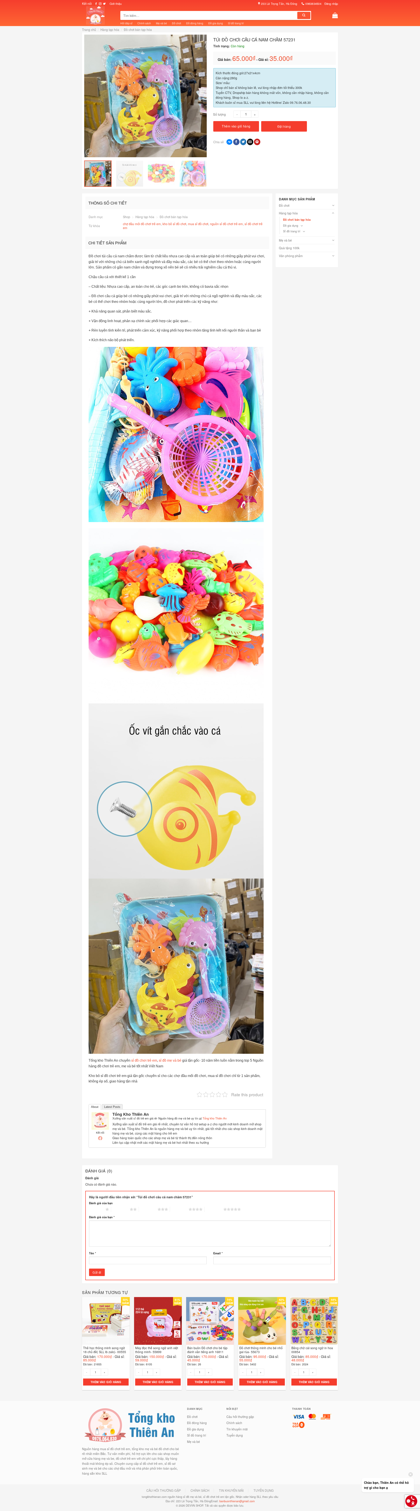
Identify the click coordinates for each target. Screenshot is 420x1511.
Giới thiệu (116, 4)
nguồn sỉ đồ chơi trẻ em (226, 224)
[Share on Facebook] (236, 142)
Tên (92, 1253)
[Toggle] (333, 205)
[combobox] (209, 15)
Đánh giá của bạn (101, 1203)
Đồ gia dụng (215, 23)
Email (218, 1253)
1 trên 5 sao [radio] (96, 1209)
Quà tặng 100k (289, 248)
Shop (126, 217)
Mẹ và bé (161, 23)
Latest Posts (112, 1107)
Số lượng (219, 114)
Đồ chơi (176, 23)
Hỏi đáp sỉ (126, 23)
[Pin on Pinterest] (257, 142)
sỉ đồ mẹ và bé (170, 1060)
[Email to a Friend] (250, 142)
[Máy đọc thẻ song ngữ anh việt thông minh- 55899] (158, 1321)
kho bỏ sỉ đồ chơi (174, 224)
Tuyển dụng (234, 1435)
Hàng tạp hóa (109, 29)
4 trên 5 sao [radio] (179, 1209)
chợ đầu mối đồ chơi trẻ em (142, 224)
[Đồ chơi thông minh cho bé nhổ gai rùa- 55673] (262, 1321)
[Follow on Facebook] (96, 3)
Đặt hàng (284, 126)
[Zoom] (89, 152)
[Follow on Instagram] (100, 3)
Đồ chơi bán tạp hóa (138, 29)
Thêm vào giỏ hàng (236, 126)
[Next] (204, 96)
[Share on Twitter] (243, 142)
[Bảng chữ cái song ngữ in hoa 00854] (314, 1321)
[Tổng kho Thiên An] (100, 1120)
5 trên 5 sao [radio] (214, 1209)
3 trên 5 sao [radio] (148, 1209)
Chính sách (144, 23)
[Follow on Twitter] (104, 3)
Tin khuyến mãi (237, 1429)
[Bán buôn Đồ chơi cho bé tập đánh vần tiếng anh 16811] (210, 1321)
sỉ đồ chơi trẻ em (144, 1060)
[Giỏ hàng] (335, 15)
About (94, 1107)
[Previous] (87, 96)
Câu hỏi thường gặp (240, 1416)
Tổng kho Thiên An (130, 1114)
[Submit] (303, 15)
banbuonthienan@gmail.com (237, 1501)
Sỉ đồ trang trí (236, 23)
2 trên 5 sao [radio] (120, 1209)
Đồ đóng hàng (194, 23)
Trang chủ (89, 29)
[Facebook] (100, 1138)
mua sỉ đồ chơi (198, 224)
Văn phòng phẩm (291, 256)
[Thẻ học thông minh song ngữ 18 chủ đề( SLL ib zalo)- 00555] (106, 1321)
